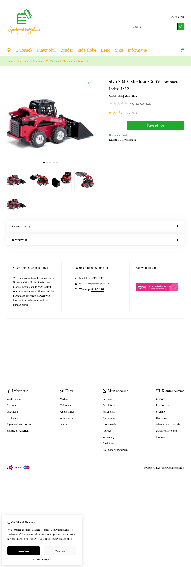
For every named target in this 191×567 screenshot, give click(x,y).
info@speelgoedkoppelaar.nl (94, 283)
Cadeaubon (65, 405)
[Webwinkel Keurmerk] (157, 298)
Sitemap (160, 411)
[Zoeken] (181, 26)
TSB (164, 467)
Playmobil (46, 50)
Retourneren (162, 405)
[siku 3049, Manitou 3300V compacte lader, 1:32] (50, 165)
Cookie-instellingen (175, 467)
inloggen (179, 16)
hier (70, 538)
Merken (64, 399)
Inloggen (107, 399)
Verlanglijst (109, 411)
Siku (119, 50)
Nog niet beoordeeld (140, 103)
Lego (105, 50)
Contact (160, 399)
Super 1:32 (29, 61)
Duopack (24, 50)
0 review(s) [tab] (19, 240)
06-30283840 (96, 278)
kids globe (87, 50)
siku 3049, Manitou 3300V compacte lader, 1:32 (63, 61)
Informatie (137, 50)
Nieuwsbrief (109, 418)
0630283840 (97, 289)
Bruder (66, 50)
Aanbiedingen (67, 411)
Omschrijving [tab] (21, 226)
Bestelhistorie (110, 405)
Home (10, 61)
